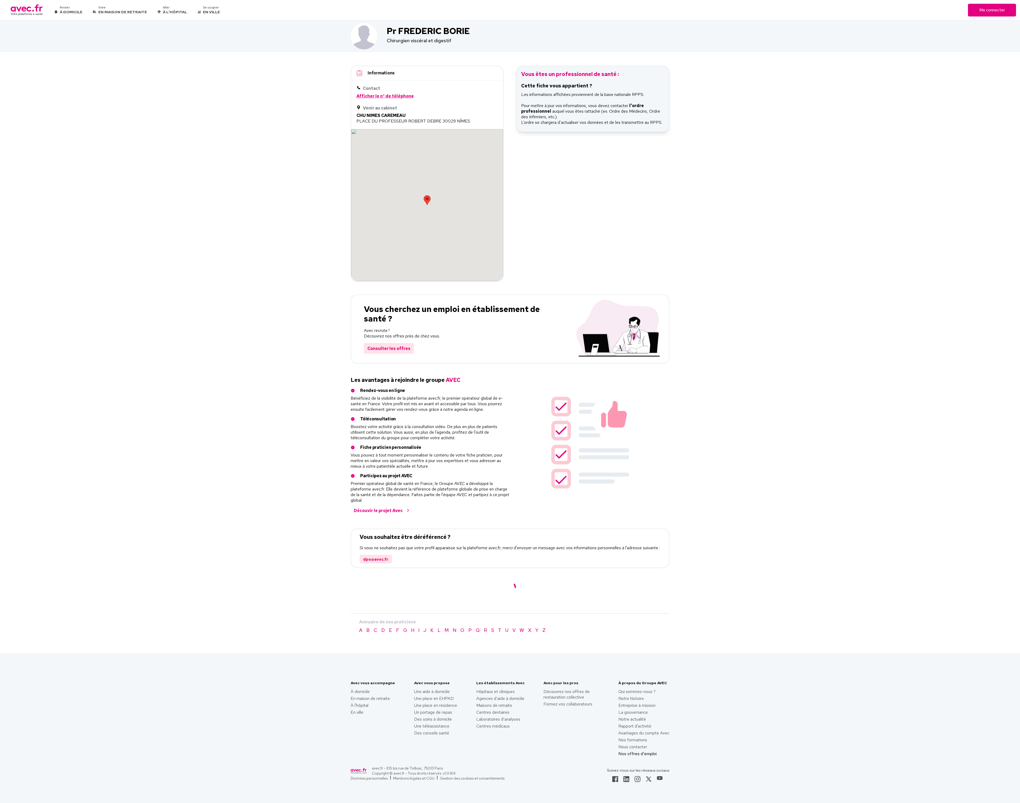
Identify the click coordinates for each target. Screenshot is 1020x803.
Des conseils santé (431, 733)
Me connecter (992, 10)
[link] (615, 780)
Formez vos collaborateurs (567, 704)
